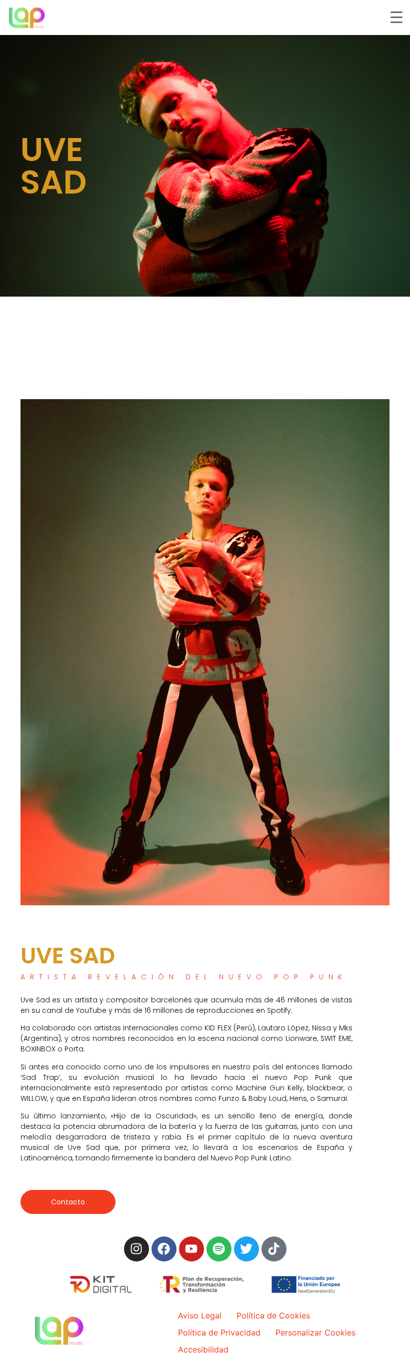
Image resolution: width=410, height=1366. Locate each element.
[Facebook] (164, 1248)
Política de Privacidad (219, 1332)
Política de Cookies (273, 1315)
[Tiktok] (274, 1248)
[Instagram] (136, 1248)
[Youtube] (191, 1248)
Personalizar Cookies (316, 1332)
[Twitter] (246, 1248)
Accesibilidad (203, 1349)
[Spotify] (219, 1248)
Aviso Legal (200, 1315)
